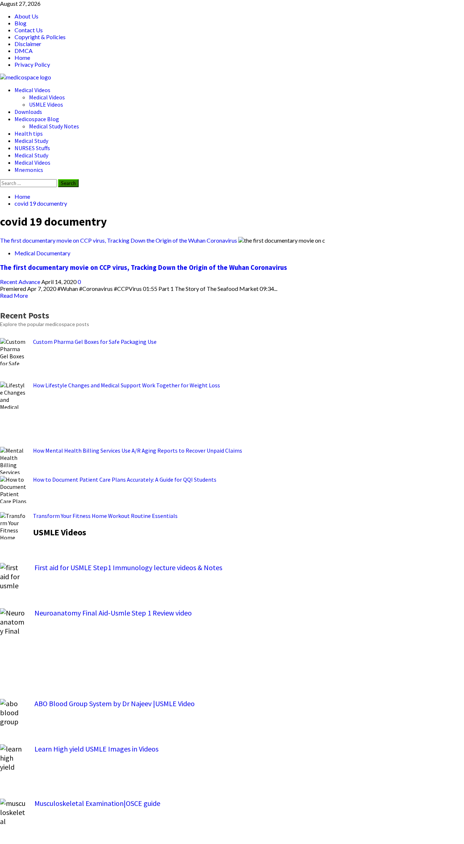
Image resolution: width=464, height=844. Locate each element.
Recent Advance (20, 281)
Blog (20, 23)
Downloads (28, 111)
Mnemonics (28, 169)
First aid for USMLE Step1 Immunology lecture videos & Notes (128, 567)
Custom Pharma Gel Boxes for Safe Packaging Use (95, 341)
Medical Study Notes (54, 126)
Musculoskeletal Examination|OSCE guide (97, 803)
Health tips (28, 133)
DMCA (23, 50)
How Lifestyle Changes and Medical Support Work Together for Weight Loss (126, 385)
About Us (26, 16)
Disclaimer (27, 43)
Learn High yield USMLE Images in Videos (96, 748)
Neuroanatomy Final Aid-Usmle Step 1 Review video (113, 612)
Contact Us (28, 29)
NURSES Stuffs (32, 148)
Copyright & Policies (40, 36)
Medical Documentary (42, 253)
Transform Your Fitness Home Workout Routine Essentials (105, 515)
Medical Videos (32, 90)
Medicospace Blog (36, 119)
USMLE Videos (46, 104)
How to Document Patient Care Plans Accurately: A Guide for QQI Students (124, 479)
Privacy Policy (32, 64)
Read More (14, 295)
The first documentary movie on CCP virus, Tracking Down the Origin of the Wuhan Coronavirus (118, 240)
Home (22, 57)
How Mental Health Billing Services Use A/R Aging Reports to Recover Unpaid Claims (137, 450)
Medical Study (31, 140)
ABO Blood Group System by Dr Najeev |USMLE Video (114, 703)
